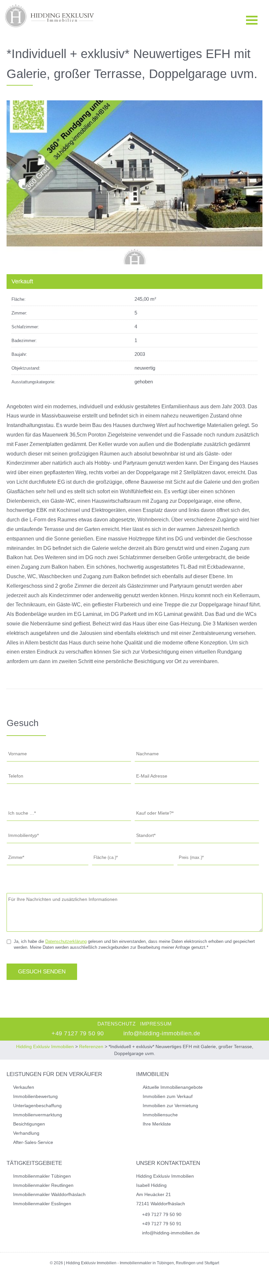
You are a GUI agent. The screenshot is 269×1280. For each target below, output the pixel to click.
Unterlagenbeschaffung (37, 1105)
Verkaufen (23, 1087)
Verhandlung (26, 1133)
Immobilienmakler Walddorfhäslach (49, 1194)
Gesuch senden (42, 971)
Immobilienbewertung (35, 1096)
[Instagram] (217, 1033)
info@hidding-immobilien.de (161, 1033)
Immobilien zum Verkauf (168, 1096)
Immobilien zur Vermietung (170, 1105)
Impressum (156, 1023)
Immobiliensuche (160, 1114)
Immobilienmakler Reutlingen (43, 1185)
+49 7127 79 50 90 (78, 1033)
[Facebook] (225, 1033)
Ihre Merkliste (157, 1124)
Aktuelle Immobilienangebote (173, 1087)
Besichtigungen (29, 1124)
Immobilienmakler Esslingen (42, 1203)
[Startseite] (49, 16)
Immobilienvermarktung (37, 1114)
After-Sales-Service (33, 1142)
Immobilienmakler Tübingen (42, 1176)
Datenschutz (116, 1023)
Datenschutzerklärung (66, 941)
